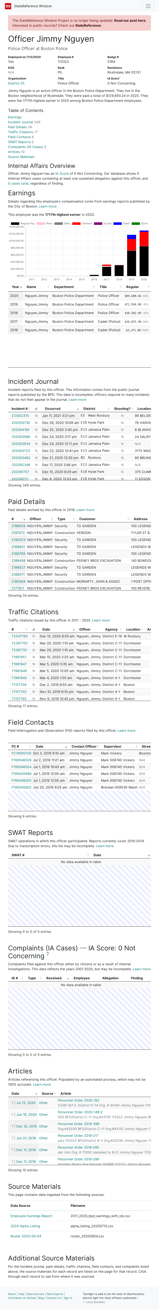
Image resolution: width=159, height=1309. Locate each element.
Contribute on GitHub (22, 1298)
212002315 (20, 416)
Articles (16, 152)
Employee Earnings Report (31, 1216)
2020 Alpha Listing (25, 1226)
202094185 (21, 430)
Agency (111, 629)
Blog (41, 1298)
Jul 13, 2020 (26, 1103)
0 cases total (18, 183)
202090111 (20, 479)
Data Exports (55, 1294)
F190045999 (21, 774)
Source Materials (21, 157)
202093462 (21, 458)
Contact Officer (84, 746)
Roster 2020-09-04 (26, 1236)
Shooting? (122, 409)
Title (103, 287)
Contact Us (54, 1298)
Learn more (48, 206)
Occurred (52, 409)
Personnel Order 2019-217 (78, 1136)
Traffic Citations (23, 132)
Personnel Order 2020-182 (78, 1100)
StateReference (88, 25)
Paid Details (20, 127)
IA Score (62, 173)
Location (133, 629)
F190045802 (21, 787)
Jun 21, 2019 (26, 1138)
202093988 (21, 437)
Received (53, 978)
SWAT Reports (21, 142)
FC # (15, 746)
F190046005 (21, 780)
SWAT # (18, 855)
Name (31, 287)
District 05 (16, 83)
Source (47, 1093)
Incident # (20, 409)
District (89, 409)
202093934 (21, 444)
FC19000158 (21, 753)
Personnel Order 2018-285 (78, 1147)
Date (46, 629)
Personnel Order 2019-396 (78, 1124)
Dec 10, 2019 (26, 1126)
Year (15, 287)
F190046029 (21, 760)
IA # (15, 978)
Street (147, 746)
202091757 (20, 472)
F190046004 (21, 767)
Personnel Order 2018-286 (78, 1159)
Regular (132, 287)
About (12, 1294)
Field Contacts (21, 137)
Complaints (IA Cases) (27, 147)
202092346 (21, 465)
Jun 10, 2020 (26, 1114)
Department (64, 287)
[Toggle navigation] (148, 6)
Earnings (15, 117)
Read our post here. (130, 20)
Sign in (68, 1298)
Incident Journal (24, 122)
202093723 (21, 451)
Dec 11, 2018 (26, 1150)
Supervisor (113, 746)
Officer (35, 519)
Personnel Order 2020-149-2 (80, 1112)
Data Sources (35, 1294)
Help (21, 1294)
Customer (87, 519)
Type (61, 519)
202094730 (21, 423)
